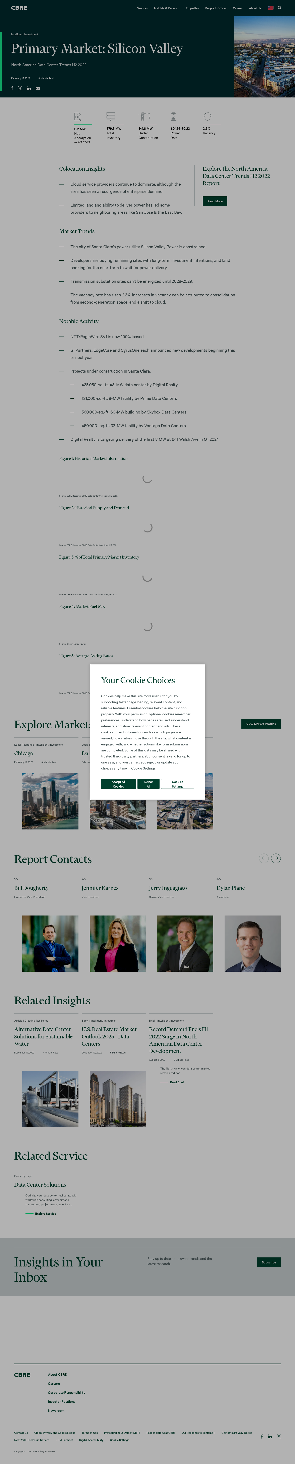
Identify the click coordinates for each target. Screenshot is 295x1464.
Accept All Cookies (118, 783)
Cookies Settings (177, 783)
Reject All (148, 783)
